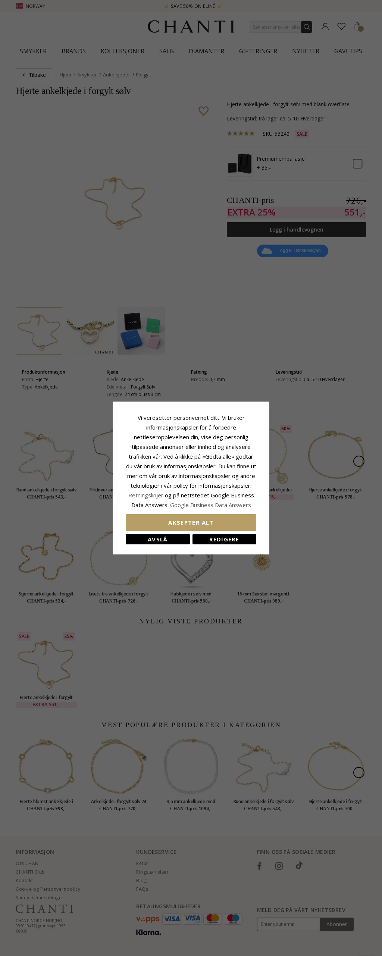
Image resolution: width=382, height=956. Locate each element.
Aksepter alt (190, 522)
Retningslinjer (146, 495)
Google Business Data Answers (210, 505)
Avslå (158, 539)
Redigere (224, 539)
